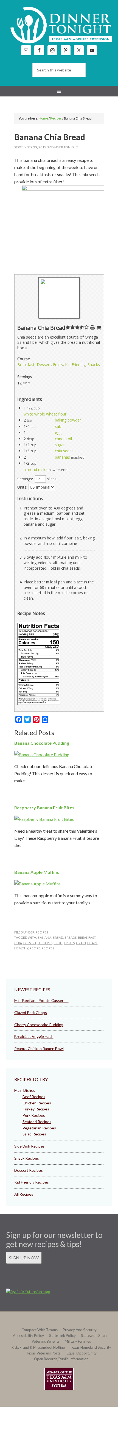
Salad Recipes (34, 1134)
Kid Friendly (75, 364)
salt (58, 426)
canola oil (63, 438)
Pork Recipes (34, 1115)
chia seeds (64, 450)
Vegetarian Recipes (39, 1128)
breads (70, 937)
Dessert (44, 364)
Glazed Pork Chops (30, 1012)
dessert (29, 943)
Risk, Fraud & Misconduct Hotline (38, 1347)
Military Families (78, 1341)
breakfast (86, 937)
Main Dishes (24, 1090)
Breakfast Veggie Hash (34, 1036)
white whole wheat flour (45, 414)
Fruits (58, 364)
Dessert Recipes (28, 1170)
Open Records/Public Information (61, 1359)
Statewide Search (95, 1335)
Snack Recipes (26, 1158)
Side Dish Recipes (29, 1146)
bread (58, 937)
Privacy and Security (80, 1330)
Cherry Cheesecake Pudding (38, 1024)
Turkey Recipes (36, 1109)
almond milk (34, 469)
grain (81, 943)
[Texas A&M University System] (59, 1380)
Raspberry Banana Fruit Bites (44, 807)
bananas (62, 457)
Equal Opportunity (82, 1353)
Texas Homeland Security (90, 1347)
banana (44, 937)
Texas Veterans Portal (43, 1353)
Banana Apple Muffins (36, 872)
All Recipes (23, 1194)
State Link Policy (62, 1335)
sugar (60, 444)
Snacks (94, 364)
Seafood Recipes (37, 1121)
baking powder (68, 420)
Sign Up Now (24, 1257)
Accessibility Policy (28, 1335)
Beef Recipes (34, 1096)
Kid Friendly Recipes (31, 1182)
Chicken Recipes (37, 1103)
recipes (48, 948)
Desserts (45, 943)
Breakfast (26, 364)
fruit (58, 943)
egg (58, 432)
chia (18, 943)
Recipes (42, 932)
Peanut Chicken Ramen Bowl (39, 1048)
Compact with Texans (39, 1330)
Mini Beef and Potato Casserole (41, 1000)
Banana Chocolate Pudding (41, 743)
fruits (69, 943)
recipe (35, 948)
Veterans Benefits (46, 1341)
